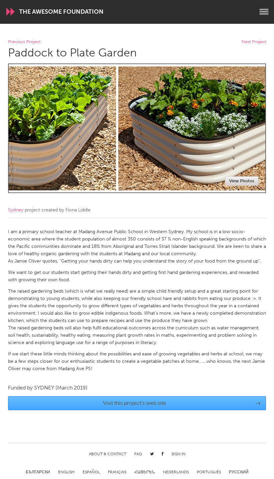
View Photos (241, 180)
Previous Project (24, 42)
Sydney (15, 210)
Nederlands (176, 472)
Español (91, 472)
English (66, 472)
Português (209, 472)
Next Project (254, 42)
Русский (239, 472)
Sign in (178, 454)
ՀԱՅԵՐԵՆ (144, 472)
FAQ (138, 454)
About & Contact (107, 454)
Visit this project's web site (182, 403)
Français (117, 472)
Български (38, 472)
